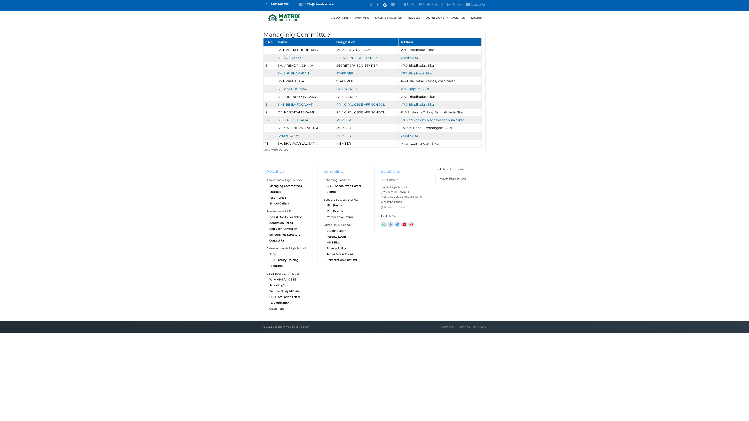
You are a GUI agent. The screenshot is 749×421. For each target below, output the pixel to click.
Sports (331, 192)
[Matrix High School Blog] (385, 4)
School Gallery (279, 203)
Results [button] (414, 18)
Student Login (336, 231)
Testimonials (278, 197)
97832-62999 (280, 4)
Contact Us (277, 240)
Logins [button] (476, 18)
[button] (454, 4)
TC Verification (279, 303)
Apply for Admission (283, 229)
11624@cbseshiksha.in (319, 4)
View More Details (275, 150)
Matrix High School (453, 178)
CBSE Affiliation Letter (284, 297)
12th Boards (335, 205)
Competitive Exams (340, 217)
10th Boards (335, 211)
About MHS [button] (340, 18)
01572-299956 (392, 202)
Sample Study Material (284, 291)
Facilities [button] (457, 18)
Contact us (447, 327)
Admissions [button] (435, 18)
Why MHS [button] (362, 18)
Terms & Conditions (340, 254)
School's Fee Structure (284, 234)
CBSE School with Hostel (344, 186)
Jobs (272, 254)
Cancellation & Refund (342, 260)
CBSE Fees (276, 309)
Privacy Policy (336, 248)
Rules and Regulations (472, 327)
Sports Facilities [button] (388, 18)
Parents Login (336, 236)
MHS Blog (334, 242)
